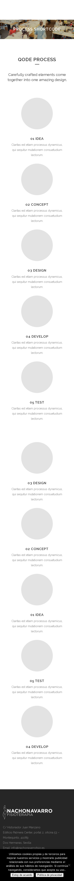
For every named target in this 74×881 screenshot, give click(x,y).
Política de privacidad (49, 875)
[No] (69, 865)
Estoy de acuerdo (22, 875)
